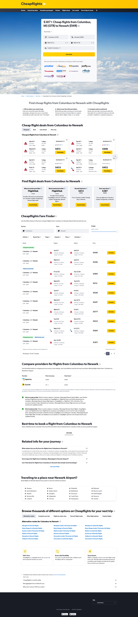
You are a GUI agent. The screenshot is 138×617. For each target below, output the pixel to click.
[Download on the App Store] (73, 614)
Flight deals (66, 10)
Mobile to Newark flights (29, 533)
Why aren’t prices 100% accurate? (34, 587)
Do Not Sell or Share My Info (63, 609)
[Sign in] (96, 10)
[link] (33, 205)
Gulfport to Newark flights (30, 538)
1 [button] (107, 353)
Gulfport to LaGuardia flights (93, 536)
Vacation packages (46, 10)
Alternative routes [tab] (28, 516)
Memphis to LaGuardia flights (94, 525)
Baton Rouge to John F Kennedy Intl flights (97, 528)
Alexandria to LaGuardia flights (63, 538)
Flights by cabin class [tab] (60, 516)
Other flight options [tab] (93, 516)
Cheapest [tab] (26, 129)
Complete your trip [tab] (44, 516)
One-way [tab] (53, 129)
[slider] (117, 231)
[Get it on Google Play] (65, 614)
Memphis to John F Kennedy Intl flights (65, 525)
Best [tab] (34, 129)
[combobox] (48, 32)
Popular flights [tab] (107, 516)
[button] (79, 26)
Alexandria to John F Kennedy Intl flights (66, 536)
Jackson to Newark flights (61, 533)
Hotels (57, 10)
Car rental (75, 10)
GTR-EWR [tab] (69, 433)
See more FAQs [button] (54, 466)
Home (23, 10)
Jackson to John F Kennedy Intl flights (33, 531)
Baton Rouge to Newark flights (63, 528)
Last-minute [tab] (43, 129)
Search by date (33, 10)
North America (30, 96)
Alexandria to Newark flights (94, 538)
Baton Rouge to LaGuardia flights (32, 528)
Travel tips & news (87, 10)
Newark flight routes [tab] (76, 516)
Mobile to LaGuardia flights (93, 531)
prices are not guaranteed (59, 574)
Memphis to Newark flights (30, 525)
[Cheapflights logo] (31, 4)
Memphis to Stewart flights (30, 536)
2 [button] (111, 353)
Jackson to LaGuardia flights (93, 533)
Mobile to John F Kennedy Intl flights (64, 531)
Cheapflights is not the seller (32, 580)
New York (38, 96)
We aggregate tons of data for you (33, 583)
